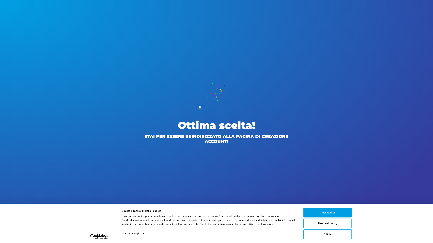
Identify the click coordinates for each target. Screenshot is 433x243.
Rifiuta (328, 234)
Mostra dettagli (130, 233)
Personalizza (325, 223)
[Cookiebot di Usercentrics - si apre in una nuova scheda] (99, 236)
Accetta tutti (328, 212)
